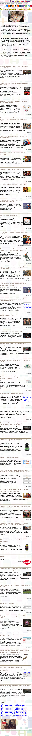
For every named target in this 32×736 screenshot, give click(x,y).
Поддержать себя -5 (6, 706)
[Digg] (15, 6)
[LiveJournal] (20, 6)
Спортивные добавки (21, 1)
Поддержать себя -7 (6, 708)
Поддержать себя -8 (19, 708)
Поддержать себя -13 (7, 712)
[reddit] (18, 6)
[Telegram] (29, 6)
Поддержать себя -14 (20, 712)
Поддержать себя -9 (6, 709)
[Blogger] (13, 6)
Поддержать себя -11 (7, 711)
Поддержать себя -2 (19, 704)
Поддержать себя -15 (7, 713)
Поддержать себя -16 (20, 713)
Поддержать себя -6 (19, 706)
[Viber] (24, 6)
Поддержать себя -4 (19, 705)
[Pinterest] (31, 6)
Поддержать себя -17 (7, 715)
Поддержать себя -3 (6, 705)
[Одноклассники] (9, 6)
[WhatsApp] (26, 6)
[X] (11, 6)
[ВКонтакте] (7, 6)
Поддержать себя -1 (6, 704)
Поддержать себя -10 (20, 709)
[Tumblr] (22, 6)
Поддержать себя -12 (20, 711)
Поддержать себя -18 (20, 715)
